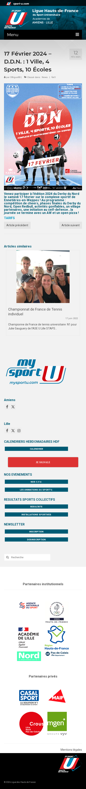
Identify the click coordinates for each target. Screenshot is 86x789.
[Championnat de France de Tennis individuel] (43, 276)
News (45, 77)
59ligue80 (15, 77)
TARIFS (9, 218)
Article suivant (71, 225)
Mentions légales (71, 749)
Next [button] (76, 297)
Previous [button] (9, 297)
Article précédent (17, 225)
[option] (43, 295)
